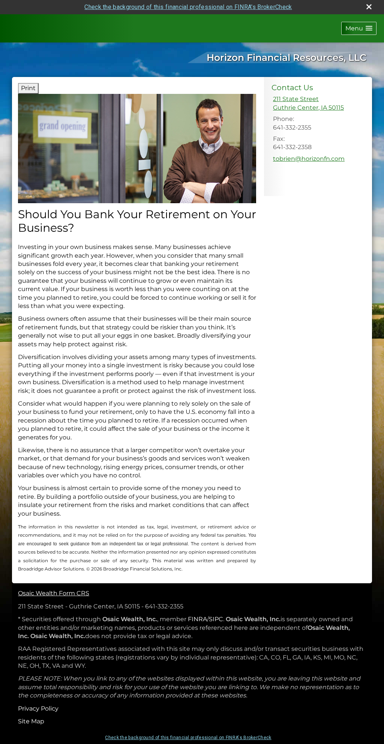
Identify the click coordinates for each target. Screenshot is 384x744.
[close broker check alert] (369, 7)
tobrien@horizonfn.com (309, 158)
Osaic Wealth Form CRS (53, 593)
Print (28, 88)
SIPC (216, 619)
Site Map (31, 721)
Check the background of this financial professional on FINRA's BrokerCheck (188, 7)
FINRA (197, 619)
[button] (358, 28)
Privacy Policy (38, 708)
